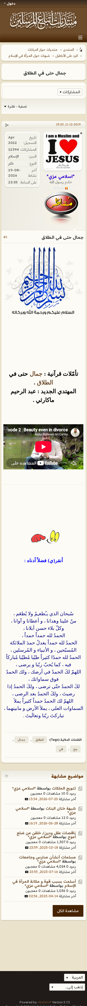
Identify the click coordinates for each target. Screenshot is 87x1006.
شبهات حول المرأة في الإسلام (29, 56)
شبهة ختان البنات (61, 808)
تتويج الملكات (64, 788)
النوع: (32, 163)
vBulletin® (44, 1002)
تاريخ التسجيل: (29, 140)
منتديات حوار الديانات (43, 49)
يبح (75, 749)
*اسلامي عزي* (24, 788)
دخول (11, 3)
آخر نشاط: (32, 172)
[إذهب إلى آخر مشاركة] (26, 799)
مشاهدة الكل (68, 910)
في (61, 749)
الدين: (32, 156)
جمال (35, 373)
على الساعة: (28, 182)
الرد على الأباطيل (66, 56)
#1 (5, 237)
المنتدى (68, 49)
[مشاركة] (6, 125)
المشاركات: (28, 149)
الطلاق (44, 382)
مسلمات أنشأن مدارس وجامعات (47, 857)
